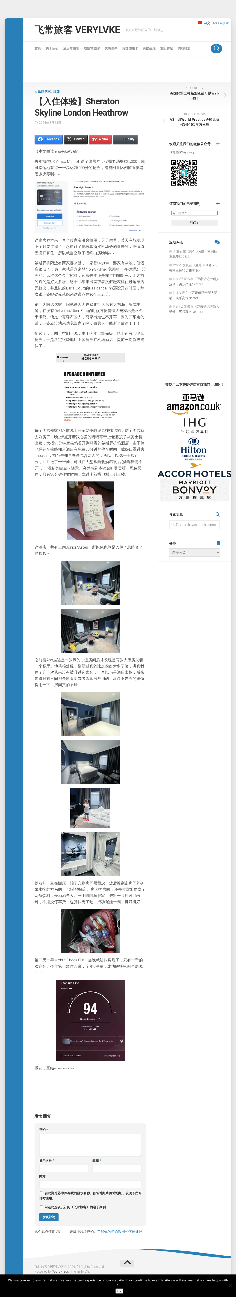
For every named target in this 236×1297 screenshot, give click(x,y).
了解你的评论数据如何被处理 (119, 1232)
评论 (43, 1129)
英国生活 (149, 48)
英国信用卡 (130, 48)
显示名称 (46, 1160)
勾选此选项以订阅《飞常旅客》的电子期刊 (75, 1207)
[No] (230, 1285)
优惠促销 (111, 48)
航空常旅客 (92, 48)
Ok (119, 1291)
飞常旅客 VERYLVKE (77, 29)
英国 (56, 91)
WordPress (60, 1271)
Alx (87, 1271)
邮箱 (96, 1160)
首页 (38, 48)
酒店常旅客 (71, 48)
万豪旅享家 (43, 91)
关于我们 (52, 48)
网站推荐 (184, 48)
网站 (42, 1176)
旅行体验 (166, 48)
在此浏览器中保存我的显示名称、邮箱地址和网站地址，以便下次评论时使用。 (90, 1195)
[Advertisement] (127, 69)
